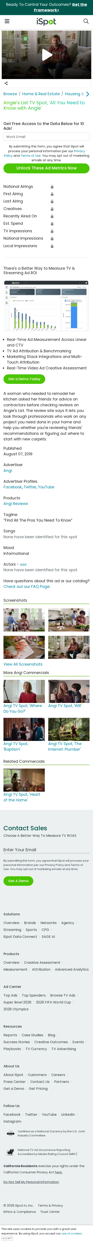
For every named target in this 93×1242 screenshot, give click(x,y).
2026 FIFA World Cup (53, 1002)
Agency (67, 922)
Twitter (30, 487)
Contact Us (40, 1081)
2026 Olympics (16, 1009)
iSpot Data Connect (20, 936)
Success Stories (16, 1041)
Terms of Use (31, 155)
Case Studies (32, 1035)
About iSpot (13, 1074)
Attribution (41, 969)
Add (23, 564)
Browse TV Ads (62, 995)
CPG (45, 929)
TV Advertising (63, 1048)
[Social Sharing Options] (6, 83)
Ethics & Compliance (19, 1212)
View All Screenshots (23, 664)
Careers (58, 1074)
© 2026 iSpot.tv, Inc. (18, 1205)
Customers (37, 1074)
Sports (31, 929)
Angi (7, 470)
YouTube (46, 487)
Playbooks (12, 1048)
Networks (48, 922)
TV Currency (36, 1048)
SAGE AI (48, 936)
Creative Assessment (42, 962)
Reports (10, 1035)
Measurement (15, 969)
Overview (11, 922)
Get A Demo (18, 880)
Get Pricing (38, 1088)
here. (59, 1172)
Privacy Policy (54, 865)
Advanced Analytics (72, 969)
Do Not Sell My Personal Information (31, 1182)
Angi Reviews (15, 503)
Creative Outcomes (51, 1041)
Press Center (14, 1081)
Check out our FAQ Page (26, 586)
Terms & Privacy (50, 1205)
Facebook (12, 487)
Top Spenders (34, 995)
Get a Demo (13, 1088)
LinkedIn (68, 1114)
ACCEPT (7, 1238)
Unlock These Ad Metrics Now (46, 168)
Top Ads (10, 995)
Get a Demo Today (24, 379)
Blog (51, 1035)
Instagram (12, 1121)
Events (78, 1041)
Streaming (12, 929)
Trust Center (50, 1212)
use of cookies (71, 1233)
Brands (30, 922)
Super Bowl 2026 (17, 1002)
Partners (61, 1081)
